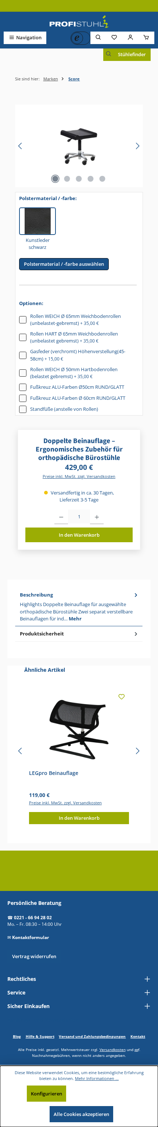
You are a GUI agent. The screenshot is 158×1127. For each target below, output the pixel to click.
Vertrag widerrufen (34, 956)
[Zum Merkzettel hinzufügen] (121, 698)
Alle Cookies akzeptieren (81, 1114)
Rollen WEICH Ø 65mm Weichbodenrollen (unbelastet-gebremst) (75, 319)
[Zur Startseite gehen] (79, 21)
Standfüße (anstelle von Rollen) (64, 409)
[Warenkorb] (146, 38)
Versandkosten (113, 1049)
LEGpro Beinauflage (53, 773)
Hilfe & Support (40, 1036)
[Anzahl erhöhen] (97, 517)
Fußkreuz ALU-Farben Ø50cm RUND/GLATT (77, 387)
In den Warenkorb (79, 535)
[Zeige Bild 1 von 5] (55, 179)
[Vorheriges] (20, 146)
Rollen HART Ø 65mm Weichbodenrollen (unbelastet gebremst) (74, 337)
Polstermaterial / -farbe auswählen (64, 264)
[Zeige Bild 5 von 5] (102, 179)
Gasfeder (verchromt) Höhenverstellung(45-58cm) (77, 355)
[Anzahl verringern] (61, 517)
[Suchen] (98, 38)
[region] (79, 146)
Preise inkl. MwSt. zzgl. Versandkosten (79, 476)
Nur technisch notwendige (102, 1093)
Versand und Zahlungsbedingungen (92, 1036)
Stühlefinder (132, 54)
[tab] (79, 606)
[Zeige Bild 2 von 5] (67, 179)
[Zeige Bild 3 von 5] (79, 179)
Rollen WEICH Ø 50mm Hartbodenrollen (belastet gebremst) (74, 373)
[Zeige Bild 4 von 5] (91, 179)
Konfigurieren (46, 1093)
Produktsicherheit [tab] (42, 633)
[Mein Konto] (130, 38)
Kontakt (137, 1036)
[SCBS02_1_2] (79, 146)
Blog (17, 1036)
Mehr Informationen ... (97, 1078)
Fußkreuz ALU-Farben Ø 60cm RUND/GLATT (77, 398)
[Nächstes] (137, 146)
